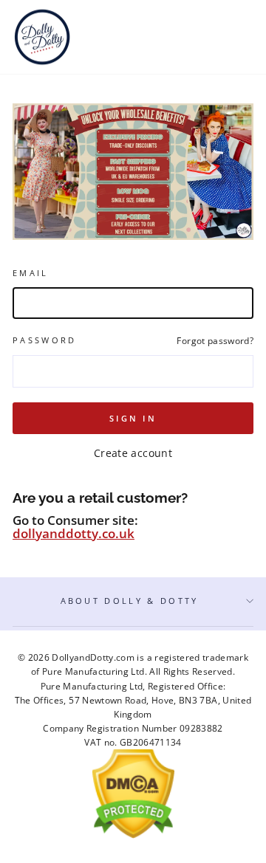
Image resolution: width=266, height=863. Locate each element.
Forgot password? (215, 340)
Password (45, 339)
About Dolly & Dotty (130, 600)
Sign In (133, 418)
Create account (133, 453)
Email (31, 272)
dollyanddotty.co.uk (73, 533)
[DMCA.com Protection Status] (133, 835)
